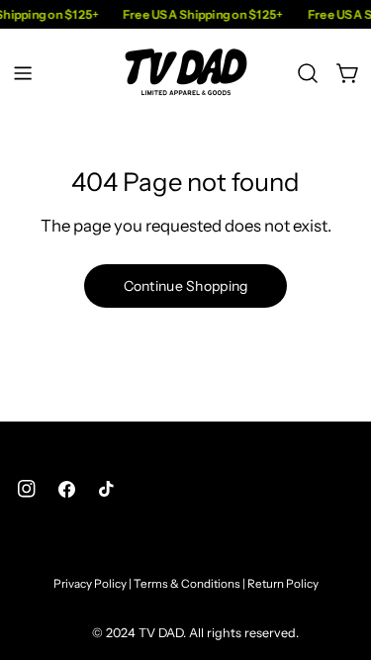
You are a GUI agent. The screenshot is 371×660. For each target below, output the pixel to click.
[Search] (307, 73)
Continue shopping (186, 286)
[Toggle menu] (23, 73)
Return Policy (283, 584)
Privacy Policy (90, 584)
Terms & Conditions (187, 584)
